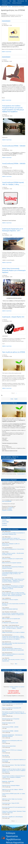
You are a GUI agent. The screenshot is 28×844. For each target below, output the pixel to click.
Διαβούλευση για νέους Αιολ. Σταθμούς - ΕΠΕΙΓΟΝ (12, 789)
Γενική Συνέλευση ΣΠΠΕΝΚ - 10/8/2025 (10, 726)
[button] (26, 1)
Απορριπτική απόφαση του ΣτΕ (8, 722)
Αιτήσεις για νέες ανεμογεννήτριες (9, 746)
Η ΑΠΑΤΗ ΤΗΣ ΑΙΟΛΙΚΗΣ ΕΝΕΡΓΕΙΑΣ (10, 609)
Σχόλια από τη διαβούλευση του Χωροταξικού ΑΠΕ (12, 703)
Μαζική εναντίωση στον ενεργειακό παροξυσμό (11, 562)
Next (25, 827)
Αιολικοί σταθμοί (5, 521)
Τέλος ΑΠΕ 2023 (5, 755)
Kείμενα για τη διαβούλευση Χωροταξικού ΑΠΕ (11, 707)
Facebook (10, 508)
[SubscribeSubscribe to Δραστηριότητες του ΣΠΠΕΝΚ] (1, 395)
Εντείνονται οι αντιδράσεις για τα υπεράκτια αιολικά (12, 558)
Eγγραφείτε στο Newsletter (7, 510)
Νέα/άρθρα (4, 519)
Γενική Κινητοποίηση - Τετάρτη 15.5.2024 (10, 803)
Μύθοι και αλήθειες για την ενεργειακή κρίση (11, 618)
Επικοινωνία (4, 4)
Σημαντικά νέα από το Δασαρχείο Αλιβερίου (11, 785)
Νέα (10, 1)
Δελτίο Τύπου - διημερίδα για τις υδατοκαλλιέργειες (12, 816)
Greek (12, 398)
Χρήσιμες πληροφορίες (17, 2)
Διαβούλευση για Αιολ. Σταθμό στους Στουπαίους (12, 799)
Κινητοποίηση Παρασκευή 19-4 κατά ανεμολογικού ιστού (13, 807)
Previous (2, 827)
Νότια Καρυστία (21, 1)
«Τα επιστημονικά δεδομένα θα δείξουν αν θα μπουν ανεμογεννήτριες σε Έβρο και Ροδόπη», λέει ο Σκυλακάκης (12, 574)
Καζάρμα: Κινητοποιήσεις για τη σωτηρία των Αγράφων (13, 632)
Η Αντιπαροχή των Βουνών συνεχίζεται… (10, 599)
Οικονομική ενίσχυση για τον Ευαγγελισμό (10, 718)
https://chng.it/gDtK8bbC (6, 501)
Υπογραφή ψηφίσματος (21, 473)
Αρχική (9, 6)
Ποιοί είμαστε (4, 1)
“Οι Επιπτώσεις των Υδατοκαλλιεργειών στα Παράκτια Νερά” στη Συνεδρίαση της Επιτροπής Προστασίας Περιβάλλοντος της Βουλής (13, 587)
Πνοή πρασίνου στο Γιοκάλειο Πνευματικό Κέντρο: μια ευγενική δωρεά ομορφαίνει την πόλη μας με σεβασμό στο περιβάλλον (14, 713)
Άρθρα (14, 1)
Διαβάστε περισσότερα (6, 51)
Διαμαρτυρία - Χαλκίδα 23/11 (8, 781)
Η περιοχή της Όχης (6, 2)
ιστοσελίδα (11, 507)
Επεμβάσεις (4, 523)
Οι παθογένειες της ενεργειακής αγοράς (10, 622)
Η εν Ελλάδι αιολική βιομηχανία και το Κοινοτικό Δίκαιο (13, 549)
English (15, 398)
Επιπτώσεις (4, 525)
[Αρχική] (3, 837)
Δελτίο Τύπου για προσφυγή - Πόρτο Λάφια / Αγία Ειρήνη (13, 765)
